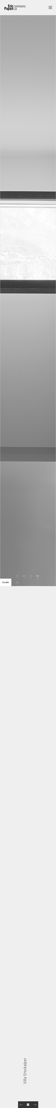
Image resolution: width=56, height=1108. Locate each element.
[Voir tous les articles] (28, 1104)
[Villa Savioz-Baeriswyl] (21, 1104)
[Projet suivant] (34, 1104)
